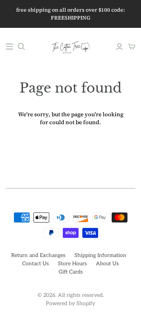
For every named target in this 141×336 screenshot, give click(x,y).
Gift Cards (71, 272)
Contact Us (35, 263)
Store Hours (72, 263)
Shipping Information (100, 255)
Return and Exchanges (38, 255)
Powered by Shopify (70, 303)
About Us (107, 263)
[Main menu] (9, 46)
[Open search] (21, 46)
